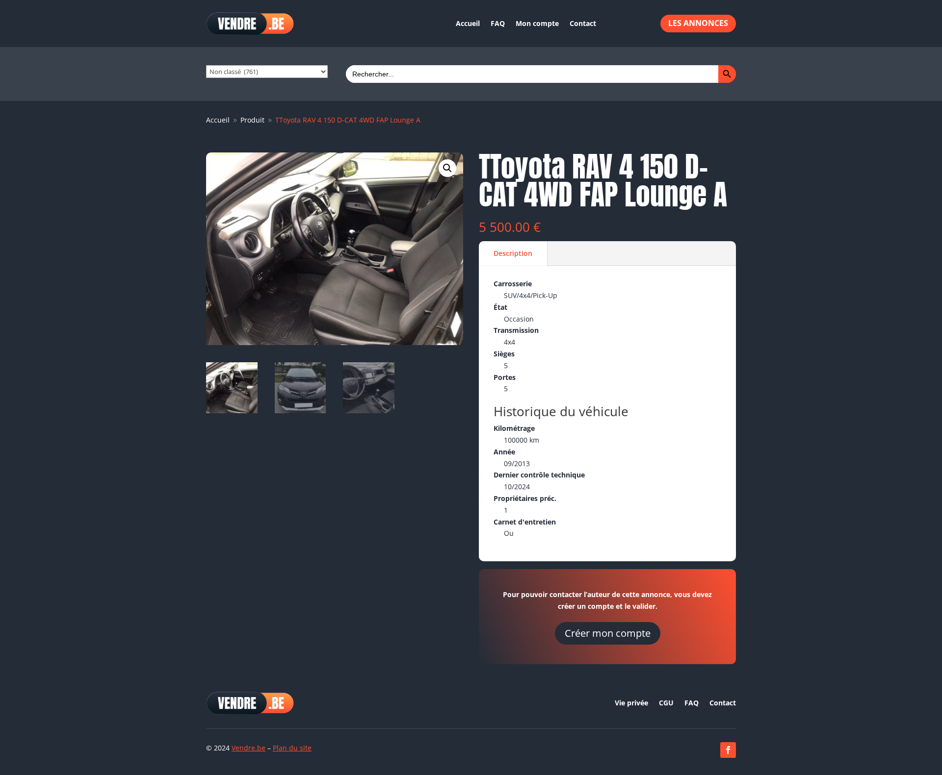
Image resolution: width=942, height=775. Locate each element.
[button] (447, 168)
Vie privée (631, 703)
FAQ (498, 23)
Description (513, 253)
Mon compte (537, 23)
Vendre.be (248, 747)
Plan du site (292, 747)
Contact (583, 23)
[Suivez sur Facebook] (728, 750)
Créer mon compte (608, 633)
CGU (666, 703)
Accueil (468, 23)
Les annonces (698, 23)
